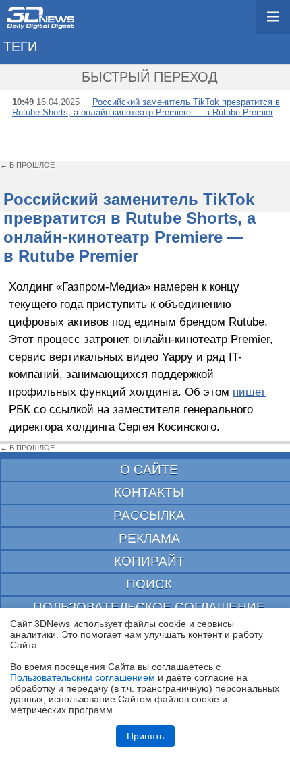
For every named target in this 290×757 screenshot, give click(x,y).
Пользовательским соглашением (82, 677)
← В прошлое (27, 165)
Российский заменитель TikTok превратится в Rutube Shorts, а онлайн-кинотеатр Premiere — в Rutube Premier (146, 107)
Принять (145, 736)
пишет (249, 391)
